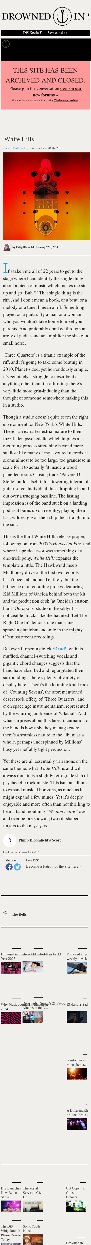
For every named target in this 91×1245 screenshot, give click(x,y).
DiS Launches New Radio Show (11, 1192)
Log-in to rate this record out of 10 (21, 852)
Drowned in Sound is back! (42, 954)
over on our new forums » (57, 91)
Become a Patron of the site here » (54, 866)
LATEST (6, 936)
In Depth (37, 44)
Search (82, 55)
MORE (78, 1153)
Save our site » (45, 32)
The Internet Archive (66, 100)
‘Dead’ (59, 648)
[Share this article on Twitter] (17, 866)
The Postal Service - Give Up (33, 1192)
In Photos (55, 44)
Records (20, 44)
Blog (70, 44)
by (23, 247)
